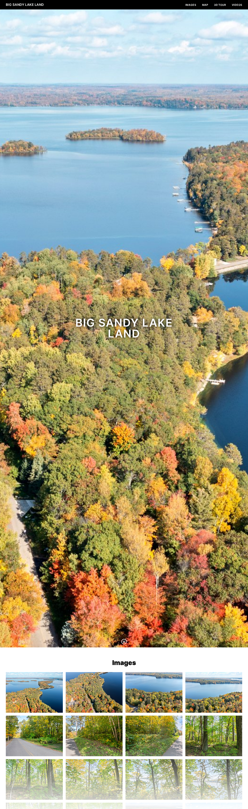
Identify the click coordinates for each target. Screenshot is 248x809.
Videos (237, 4)
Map (205, 4)
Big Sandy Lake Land (25, 5)
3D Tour (220, 4)
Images (190, 4)
